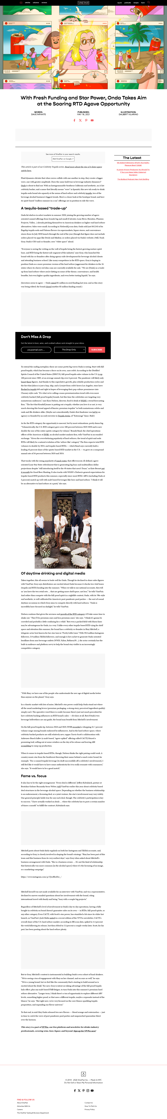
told (59, 786)
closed (48, 286)
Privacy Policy (90, 1109)
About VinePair (22, 1103)
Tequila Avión (64, 416)
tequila (89, 193)
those (28, 382)
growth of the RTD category (73, 614)
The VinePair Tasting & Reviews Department (33, 1113)
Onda (23, 185)
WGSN (84, 400)
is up (100, 374)
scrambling (26, 746)
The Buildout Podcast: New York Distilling (133, 179)
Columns (36, 2)
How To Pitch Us (91, 1106)
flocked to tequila (28, 389)
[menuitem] (21, 2)
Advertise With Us (23, 1106)
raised (53, 283)
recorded (76, 727)
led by (95, 412)
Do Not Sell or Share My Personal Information (83, 1082)
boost (23, 382)
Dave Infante (38, 114)
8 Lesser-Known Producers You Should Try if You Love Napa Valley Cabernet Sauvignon (133, 172)
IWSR (46, 434)
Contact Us (89, 1103)
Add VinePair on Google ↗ (63, 159)
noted (52, 918)
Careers (20, 1109)
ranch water (61, 461)
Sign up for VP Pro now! (84, 1031)
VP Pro (119, 3)
